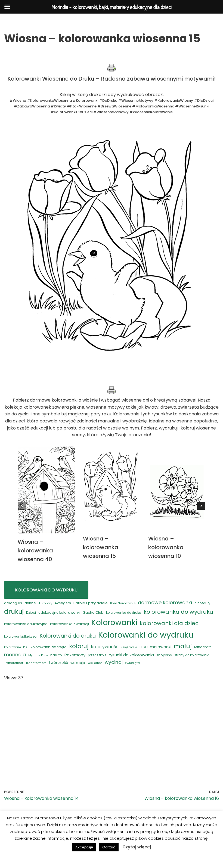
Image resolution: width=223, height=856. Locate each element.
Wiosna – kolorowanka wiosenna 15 (100, 547)
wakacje (77, 662)
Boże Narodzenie (122, 603)
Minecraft (202, 647)
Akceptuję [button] (84, 847)
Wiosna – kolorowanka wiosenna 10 (166, 547)
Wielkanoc (95, 663)
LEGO (143, 647)
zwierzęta (132, 663)
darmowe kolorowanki (165, 602)
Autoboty (45, 603)
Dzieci (31, 612)
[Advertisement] (111, 728)
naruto (56, 655)
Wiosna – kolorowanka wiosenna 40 (35, 550)
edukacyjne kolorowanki (59, 612)
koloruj (78, 646)
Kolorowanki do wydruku (146, 634)
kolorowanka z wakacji (69, 624)
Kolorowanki (114, 622)
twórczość (58, 662)
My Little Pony (38, 655)
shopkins (164, 655)
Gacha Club (93, 612)
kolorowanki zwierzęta (49, 647)
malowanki (160, 647)
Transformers (36, 663)
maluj (183, 646)
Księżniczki (129, 647)
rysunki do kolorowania (131, 655)
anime (30, 603)
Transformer (13, 663)
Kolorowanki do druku (68, 635)
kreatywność (104, 647)
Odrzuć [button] (108, 847)
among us (13, 603)
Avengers (63, 603)
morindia (15, 654)
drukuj (14, 611)
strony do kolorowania (191, 655)
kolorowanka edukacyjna (26, 624)
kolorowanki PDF (16, 647)
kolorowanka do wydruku (178, 612)
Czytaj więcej (136, 847)
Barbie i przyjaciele (90, 603)
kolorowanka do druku (123, 612)
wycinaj (114, 662)
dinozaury (202, 603)
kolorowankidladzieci (20, 636)
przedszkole (97, 655)
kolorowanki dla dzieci (170, 623)
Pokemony (74, 655)
